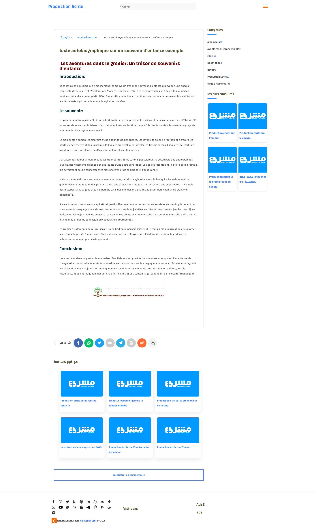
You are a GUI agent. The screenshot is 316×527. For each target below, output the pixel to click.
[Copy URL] (153, 344)
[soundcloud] (102, 501)
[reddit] (109, 507)
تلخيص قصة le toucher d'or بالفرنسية (252, 179)
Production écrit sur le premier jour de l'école (221, 181)
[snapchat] (95, 501)
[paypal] (67, 507)
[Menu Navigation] (265, 6)
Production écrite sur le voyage (252, 136)
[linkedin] (88, 501)
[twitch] (74, 501)
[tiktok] (109, 501)
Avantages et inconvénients (223, 49)
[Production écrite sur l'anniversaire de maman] (130, 430)
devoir (211, 70)
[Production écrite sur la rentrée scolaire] (82, 384)
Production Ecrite (65, 6)
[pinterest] (95, 507)
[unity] (81, 501)
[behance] (74, 507)
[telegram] (88, 507)
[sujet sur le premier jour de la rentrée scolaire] (130, 384)
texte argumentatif (219, 83)
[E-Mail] (111, 344)
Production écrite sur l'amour (222, 136)
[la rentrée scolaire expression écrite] (82, 430)
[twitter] (67, 501)
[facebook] (53, 501)
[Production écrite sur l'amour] (178, 430)
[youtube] (60, 507)
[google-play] (102, 507)
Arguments (214, 42)
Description (214, 63)
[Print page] (132, 344)
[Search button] (124, 6)
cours (211, 56)
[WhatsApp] (89, 344)
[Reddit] (142, 344)
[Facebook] (79, 344)
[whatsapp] (53, 507)
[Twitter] (100, 344)
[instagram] (60, 501)
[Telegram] (121, 344)
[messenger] (53, 512)
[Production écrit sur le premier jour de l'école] (178, 384)
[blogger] (81, 507)
